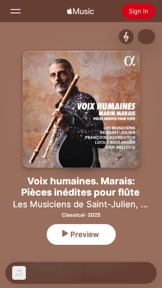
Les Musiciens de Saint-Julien (74, 204)
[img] (80, 11)
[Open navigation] (15, 11)
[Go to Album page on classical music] (126, 36)
